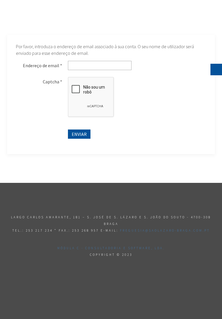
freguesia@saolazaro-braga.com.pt (165, 230)
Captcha (52, 82)
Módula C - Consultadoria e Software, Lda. (111, 248)
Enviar (79, 134)
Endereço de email (42, 65)
